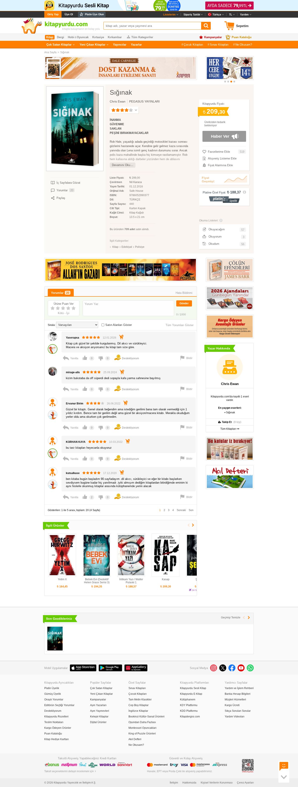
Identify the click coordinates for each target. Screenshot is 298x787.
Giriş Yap (52, 14)
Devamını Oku (121, 165)
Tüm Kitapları (228, 428)
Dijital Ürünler (98, 722)
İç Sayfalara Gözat (68, 182)
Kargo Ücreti (232, 705)
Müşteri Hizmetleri (235, 699)
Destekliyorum (52, 710)
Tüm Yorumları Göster (180, 325)
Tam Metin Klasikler (140, 699)
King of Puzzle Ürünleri (142, 733)
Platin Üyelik (51, 688)
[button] (225, 81)
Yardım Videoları (234, 716)
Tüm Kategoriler (142, 37)
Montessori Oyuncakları (142, 727)
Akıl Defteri (134, 739)
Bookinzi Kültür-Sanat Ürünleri (146, 716)
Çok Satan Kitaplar (59, 44)
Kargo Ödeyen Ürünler (57, 727)
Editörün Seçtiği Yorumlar (59, 705)
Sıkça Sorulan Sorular (238, 710)
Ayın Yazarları (98, 705)
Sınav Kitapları (219, 44)
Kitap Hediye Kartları (56, 739)
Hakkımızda (189, 782)
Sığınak (64, 52)
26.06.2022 (113, 403)
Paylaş (61, 198)
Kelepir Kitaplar (99, 716)
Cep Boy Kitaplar (138, 705)
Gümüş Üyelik (52, 693)
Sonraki (181, 510)
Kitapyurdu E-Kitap (191, 693)
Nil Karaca (135, 182)
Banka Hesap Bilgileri (237, 693)
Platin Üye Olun (94, 14)
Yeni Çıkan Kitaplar (92, 44)
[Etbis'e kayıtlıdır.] (248, 765)
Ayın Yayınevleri (99, 710)
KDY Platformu (188, 705)
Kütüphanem (187, 699)
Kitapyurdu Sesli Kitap (193, 688)
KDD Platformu (189, 710)
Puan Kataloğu (242, 37)
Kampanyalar (213, 37)
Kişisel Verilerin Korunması (217, 782)
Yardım (244, 14)
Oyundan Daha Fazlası (142, 722)
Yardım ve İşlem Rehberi (239, 688)
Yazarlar (136, 44)
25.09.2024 (110, 372)
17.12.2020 (110, 473)
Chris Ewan (117, 101)
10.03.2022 (116, 441)
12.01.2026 (109, 337)
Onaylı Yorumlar (53, 699)
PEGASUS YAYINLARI (144, 101)
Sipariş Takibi (191, 14)
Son (191, 510)
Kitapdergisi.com (190, 716)
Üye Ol (69, 14)
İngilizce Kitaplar (138, 710)
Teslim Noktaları (53, 722)
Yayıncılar (119, 44)
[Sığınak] (55, 638)
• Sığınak (229, 412)
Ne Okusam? (243, 44)
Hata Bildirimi (184, 292)
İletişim (174, 782)
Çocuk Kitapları (193, 44)
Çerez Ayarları (245, 782)
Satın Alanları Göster (118, 325)
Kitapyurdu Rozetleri (56, 716)
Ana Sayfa (50, 52)
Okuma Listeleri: (208, 220)
